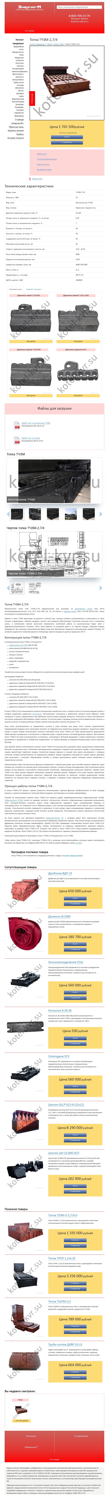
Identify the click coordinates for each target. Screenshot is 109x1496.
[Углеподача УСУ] (25, 1073)
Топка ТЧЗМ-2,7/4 (20, 1400)
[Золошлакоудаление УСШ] (25, 979)
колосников (37, 714)
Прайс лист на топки (31, 438)
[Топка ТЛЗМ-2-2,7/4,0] (25, 1232)
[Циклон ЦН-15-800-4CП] (25, 1170)
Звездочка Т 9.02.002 (76, 296)
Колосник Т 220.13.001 (76, 350)
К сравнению (81, 1436)
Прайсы (20, 134)
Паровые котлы (18, 52)
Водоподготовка (18, 99)
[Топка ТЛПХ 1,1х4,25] (25, 1275)
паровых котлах (70, 612)
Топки (21, 55)
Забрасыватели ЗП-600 (14, 800)
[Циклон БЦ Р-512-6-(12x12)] (25, 1122)
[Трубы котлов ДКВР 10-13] (25, 1361)
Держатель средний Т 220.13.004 (29, 296)
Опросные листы (43, 164)
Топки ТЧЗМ (58, 44)
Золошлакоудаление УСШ (65, 962)
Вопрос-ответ (37, 179)
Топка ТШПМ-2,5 (59, 1301)
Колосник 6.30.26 (29, 350)
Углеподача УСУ (58, 1056)
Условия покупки (15, 138)
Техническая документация (47, 159)
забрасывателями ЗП (54, 818)
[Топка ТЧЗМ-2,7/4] (67, 83)
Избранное (31, 1447)
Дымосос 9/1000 (59, 916)
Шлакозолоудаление (19, 71)
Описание (32, 98)
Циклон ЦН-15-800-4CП (63, 1153)
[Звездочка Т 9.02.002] (78, 318)
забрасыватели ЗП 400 (18, 645)
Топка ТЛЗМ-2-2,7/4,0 (62, 1215)
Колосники (20, 63)
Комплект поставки (33, 289)
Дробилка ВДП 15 (60, 873)
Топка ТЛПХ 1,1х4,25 (61, 1258)
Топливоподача (18, 69)
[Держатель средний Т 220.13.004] (31, 318)
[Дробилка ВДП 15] (25, 890)
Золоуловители (18, 80)
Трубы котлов (19, 82)
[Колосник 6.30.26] (31, 372)
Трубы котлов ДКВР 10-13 (65, 1344)
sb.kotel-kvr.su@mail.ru (79, 22)
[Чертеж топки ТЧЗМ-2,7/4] (54, 555)
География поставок (44, 169)
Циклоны (20, 66)
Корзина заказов (16, 131)
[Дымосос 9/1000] (25, 933)
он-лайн (79, 843)
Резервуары (19, 107)
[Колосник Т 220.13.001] (78, 372)
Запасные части (15, 289)
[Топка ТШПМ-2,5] (25, 1318)
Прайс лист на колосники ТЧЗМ (36, 423)
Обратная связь (16, 127)
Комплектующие (18, 102)
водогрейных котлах (83, 609)
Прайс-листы (42, 154)
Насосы (21, 91)
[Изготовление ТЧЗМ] (54, 481)
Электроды (20, 104)
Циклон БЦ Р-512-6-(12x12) (66, 1104)
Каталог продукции (37, 44)
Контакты (19, 116)
